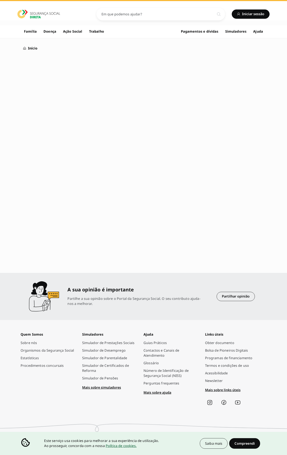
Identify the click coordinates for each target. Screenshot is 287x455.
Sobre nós (29, 342)
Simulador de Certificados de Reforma (105, 368)
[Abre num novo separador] (209, 402)
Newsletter (214, 380)
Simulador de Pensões (100, 378)
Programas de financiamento (229, 358)
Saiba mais (213, 443)
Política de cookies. (121, 445)
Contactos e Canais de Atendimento (161, 353)
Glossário (151, 363)
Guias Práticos (155, 342)
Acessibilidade (216, 373)
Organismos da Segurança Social (47, 350)
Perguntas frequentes (161, 383)
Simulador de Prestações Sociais (108, 342)
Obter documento (219, 342)
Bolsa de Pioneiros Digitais (226, 350)
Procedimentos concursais (42, 365)
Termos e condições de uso (227, 365)
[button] (244, 443)
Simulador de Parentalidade (104, 358)
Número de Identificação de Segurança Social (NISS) (166, 373)
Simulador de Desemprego (104, 350)
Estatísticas (30, 358)
